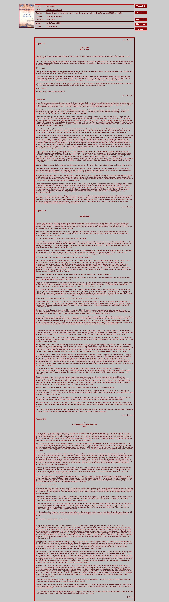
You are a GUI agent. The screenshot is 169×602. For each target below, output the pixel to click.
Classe (38, 26)
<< (123, 39)
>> (131, 39)
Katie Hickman (51, 6)
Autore (38, 6)
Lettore (38, 23)
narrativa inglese (51, 26)
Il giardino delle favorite (54, 10)
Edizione (39, 13)
